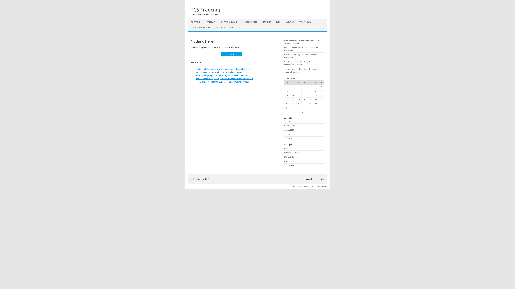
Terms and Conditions (200, 28)
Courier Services (249, 22)
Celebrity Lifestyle (291, 152)
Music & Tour (289, 161)
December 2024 (290, 126)
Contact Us (235, 28)
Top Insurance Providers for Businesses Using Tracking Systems (222, 82)
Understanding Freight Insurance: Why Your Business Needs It (221, 75)
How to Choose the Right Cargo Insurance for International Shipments (224, 79)
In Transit (266, 22)
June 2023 (288, 139)
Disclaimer (220, 28)
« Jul (303, 112)
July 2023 (287, 134)
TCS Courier (289, 166)
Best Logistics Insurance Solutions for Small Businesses (219, 72)
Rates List (211, 22)
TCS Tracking (205, 9)
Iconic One (297, 186)
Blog (278, 22)
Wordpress (322, 186)
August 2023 (289, 130)
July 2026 (287, 121)
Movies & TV (289, 157)
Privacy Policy (305, 22)
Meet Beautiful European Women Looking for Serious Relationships (223, 69)
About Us (290, 22)
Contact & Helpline (229, 22)
